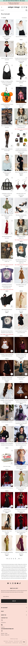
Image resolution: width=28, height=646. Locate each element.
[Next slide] (23, 3)
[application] (24, 642)
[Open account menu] (22, 7)
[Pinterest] (15, 583)
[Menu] (1, 7)
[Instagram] (13, 583)
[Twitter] (10, 583)
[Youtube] (17, 583)
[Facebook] (8, 583)
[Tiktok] (20, 583)
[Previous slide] (4, 3)
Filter (4, 17)
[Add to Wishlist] (12, 21)
